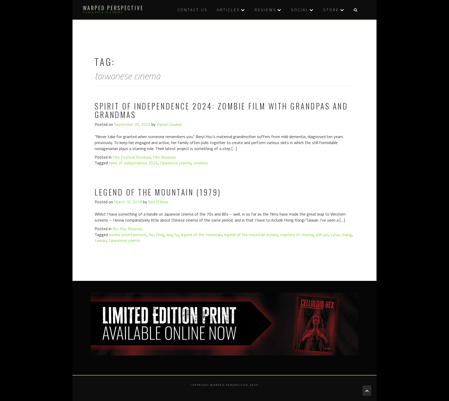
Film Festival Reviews (132, 157)
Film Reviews (164, 157)
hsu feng (156, 234)
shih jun (321, 234)
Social (300, 9)
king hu (173, 234)
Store (331, 9)
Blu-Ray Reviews (127, 228)
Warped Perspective (113, 8)
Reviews (265, 9)
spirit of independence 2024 (133, 163)
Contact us (192, 9)
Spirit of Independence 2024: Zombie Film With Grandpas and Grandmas (221, 110)
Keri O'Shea (158, 202)
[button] (355, 10)
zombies (200, 163)
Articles (228, 9)
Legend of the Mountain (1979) (158, 192)
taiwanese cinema (175, 163)
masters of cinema (296, 234)
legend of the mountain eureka (251, 234)
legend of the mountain (201, 234)
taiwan (101, 240)
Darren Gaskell (169, 124)
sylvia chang (341, 234)
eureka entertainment (128, 234)
